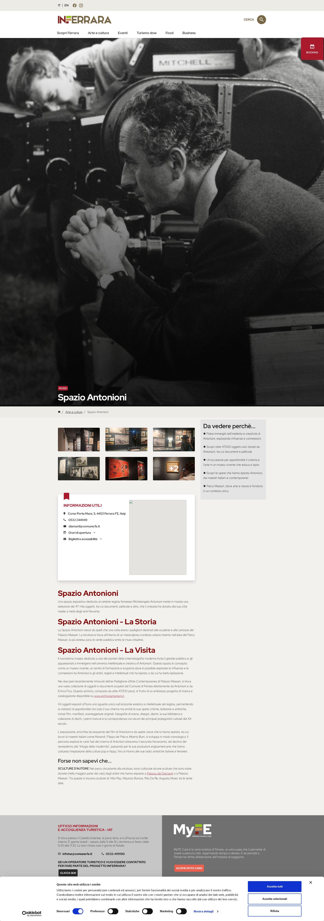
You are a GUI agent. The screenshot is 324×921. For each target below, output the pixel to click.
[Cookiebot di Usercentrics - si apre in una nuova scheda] (31, 914)
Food (169, 33)
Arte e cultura (98, 33)
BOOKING (312, 52)
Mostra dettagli (204, 911)
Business (189, 33)
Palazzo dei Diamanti (160, 773)
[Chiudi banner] (310, 882)
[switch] (113, 911)
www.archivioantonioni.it (109, 696)
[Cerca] (261, 19)
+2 (174, 468)
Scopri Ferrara (68, 33)
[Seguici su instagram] (81, 6)
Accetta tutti (275, 886)
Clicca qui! (68, 873)
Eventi (123, 33)
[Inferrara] (87, 19)
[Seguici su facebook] (74, 6)
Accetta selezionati (274, 898)
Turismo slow (147, 33)
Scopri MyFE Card (189, 868)
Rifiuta (274, 911)
